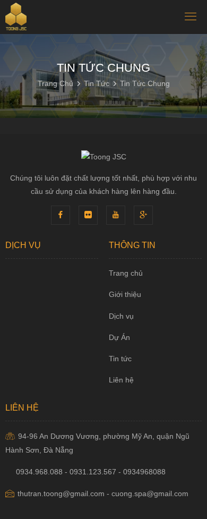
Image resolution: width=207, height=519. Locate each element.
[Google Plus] (145, 214)
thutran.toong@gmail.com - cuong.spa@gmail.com (103, 493)
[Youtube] (117, 214)
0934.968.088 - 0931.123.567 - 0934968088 (91, 471)
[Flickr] (90, 214)
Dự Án (119, 337)
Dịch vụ (121, 316)
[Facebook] (62, 214)
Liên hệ (121, 380)
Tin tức (120, 358)
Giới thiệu (125, 294)
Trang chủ (126, 273)
